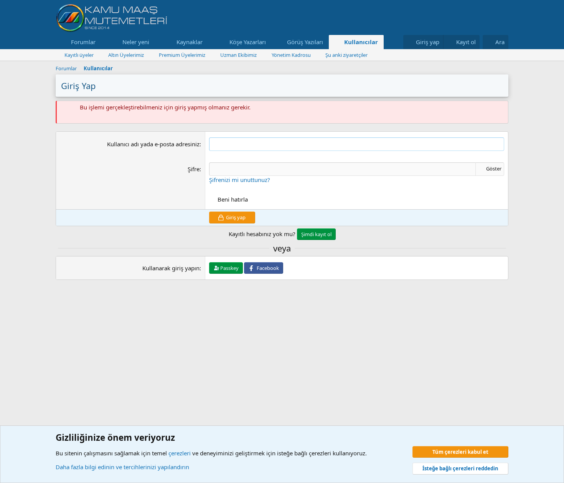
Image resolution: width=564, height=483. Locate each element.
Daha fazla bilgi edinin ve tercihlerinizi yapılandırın (122, 467)
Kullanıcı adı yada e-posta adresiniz (153, 144)
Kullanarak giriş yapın (171, 268)
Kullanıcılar (361, 42)
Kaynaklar (189, 42)
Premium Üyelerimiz (182, 54)
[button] (101, 42)
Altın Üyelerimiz (126, 54)
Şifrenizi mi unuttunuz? (239, 180)
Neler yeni (135, 42)
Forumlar (83, 42)
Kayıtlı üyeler (79, 54)
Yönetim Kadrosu (291, 54)
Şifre (194, 169)
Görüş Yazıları (305, 42)
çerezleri (179, 453)
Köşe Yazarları (247, 42)
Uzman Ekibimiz (238, 54)
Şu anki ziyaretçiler (346, 54)
